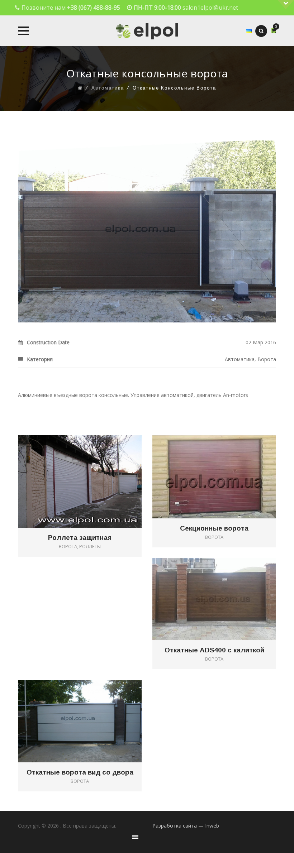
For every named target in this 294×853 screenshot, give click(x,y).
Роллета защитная (80, 537)
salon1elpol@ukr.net (210, 7)
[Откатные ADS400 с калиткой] (225, 587)
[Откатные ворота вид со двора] (90, 709)
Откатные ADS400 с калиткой (214, 650)
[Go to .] (80, 88)
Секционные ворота (214, 528)
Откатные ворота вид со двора (80, 772)
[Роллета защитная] (90, 469)
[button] (23, 31)
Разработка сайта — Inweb (185, 825)
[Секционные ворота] (225, 465)
